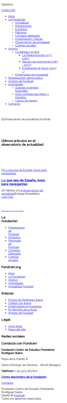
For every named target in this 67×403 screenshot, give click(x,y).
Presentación (23, 26)
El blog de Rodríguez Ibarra (25, 300)
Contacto (14, 104)
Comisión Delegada (14, 252)
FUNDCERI (8, 10)
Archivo (13, 48)
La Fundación (16, 19)
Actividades (15, 84)
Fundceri (19, 395)
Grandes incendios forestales (26, 89)
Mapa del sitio (17, 329)
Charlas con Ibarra (19, 303)
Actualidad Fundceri (21, 286)
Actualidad (22, 22)
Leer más (7, 197)
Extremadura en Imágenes (25, 306)
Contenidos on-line (27, 52)
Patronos (21, 32)
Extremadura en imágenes (31, 74)
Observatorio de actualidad (32, 42)
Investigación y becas (29, 39)
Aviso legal (15, 326)
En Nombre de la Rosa (22, 309)
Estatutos (21, 29)
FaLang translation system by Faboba (12, 211)
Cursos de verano (26, 100)
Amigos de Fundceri (21, 81)
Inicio (11, 16)
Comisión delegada (27, 35)
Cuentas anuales (25, 45)
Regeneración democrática (25, 78)
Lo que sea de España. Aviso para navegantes (23, 182)
